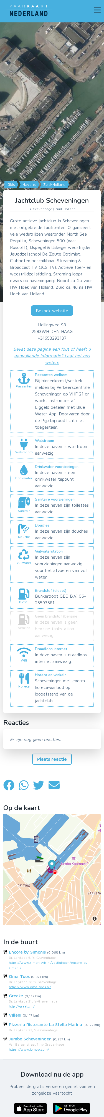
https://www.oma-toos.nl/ (30, 987)
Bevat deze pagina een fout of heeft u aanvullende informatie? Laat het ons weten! (52, 356)
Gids (10, 184)
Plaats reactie (52, 759)
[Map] (52, 162)
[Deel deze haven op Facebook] (11, 785)
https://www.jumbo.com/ (29, 1049)
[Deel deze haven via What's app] (26, 785)
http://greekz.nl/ (22, 1006)
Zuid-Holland (53, 184)
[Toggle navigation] (97, 10)
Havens (28, 184)
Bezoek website (52, 310)
